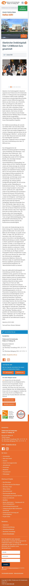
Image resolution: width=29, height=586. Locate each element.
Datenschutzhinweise (18, 573)
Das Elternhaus (7, 482)
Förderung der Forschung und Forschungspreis (10, 513)
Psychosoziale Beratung (9, 493)
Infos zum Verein (7, 458)
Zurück (23, 36)
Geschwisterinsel (7, 491)
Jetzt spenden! (8, 372)
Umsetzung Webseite (8, 529)
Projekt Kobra (6, 516)
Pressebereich (6, 472)
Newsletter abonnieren (9, 404)
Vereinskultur (6, 456)
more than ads (10, 584)
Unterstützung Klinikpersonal (10, 506)
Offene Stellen (6, 489)
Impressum (6, 525)
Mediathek (5, 469)
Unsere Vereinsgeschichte (10, 463)
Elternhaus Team (7, 486)
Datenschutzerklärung (8, 527)
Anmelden (5, 564)
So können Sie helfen (9, 400)
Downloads (6, 467)
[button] (9, 87)
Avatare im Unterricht (8, 498)
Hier (3, 380)
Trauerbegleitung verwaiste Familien (12, 495)
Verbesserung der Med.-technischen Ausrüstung (12, 509)
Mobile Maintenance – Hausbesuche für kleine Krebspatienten (13, 503)
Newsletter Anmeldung (9, 531)
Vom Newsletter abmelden (7, 573)
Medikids (5, 500)
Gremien (5, 461)
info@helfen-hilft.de (11, 355)
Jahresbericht (6, 465)
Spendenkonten (20, 372)
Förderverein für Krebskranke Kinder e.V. (12, 7)
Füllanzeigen (6, 474)
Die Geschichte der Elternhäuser (11, 484)
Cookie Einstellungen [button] (8, 534)
